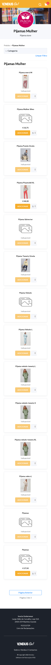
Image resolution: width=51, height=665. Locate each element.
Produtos (7, 45)
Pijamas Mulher (18, 45)
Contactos (32, 650)
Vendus (31, 655)
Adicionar (22, 96)
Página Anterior (25, 592)
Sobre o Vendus (20, 650)
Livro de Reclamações (25, 628)
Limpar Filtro (41, 55)
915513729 (25, 625)
